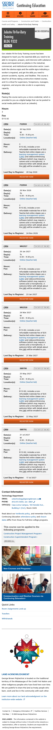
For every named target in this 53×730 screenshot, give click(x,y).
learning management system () (32, 155)
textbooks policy (23, 513)
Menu (8, 16)
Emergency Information (21, 711)
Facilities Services (41, 711)
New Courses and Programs (17, 568)
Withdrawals (7, 618)
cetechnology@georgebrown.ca (25, 499)
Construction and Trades (30, 21)
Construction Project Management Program (22, 533)
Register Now (26, 177)
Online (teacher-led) (28, 137)
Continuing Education (31, 5)
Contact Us (6, 711)
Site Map (5, 714)
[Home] (9, 5)
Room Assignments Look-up (14, 609)
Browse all (9, 541)
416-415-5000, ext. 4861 (22, 502)
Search (32, 16)
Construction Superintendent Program (20, 537)
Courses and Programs (10, 21)
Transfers (5, 614)
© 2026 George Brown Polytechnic (24, 714)
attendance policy (28, 517)
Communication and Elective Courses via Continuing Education (23, 597)
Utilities (20, 16)
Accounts (44, 16)
